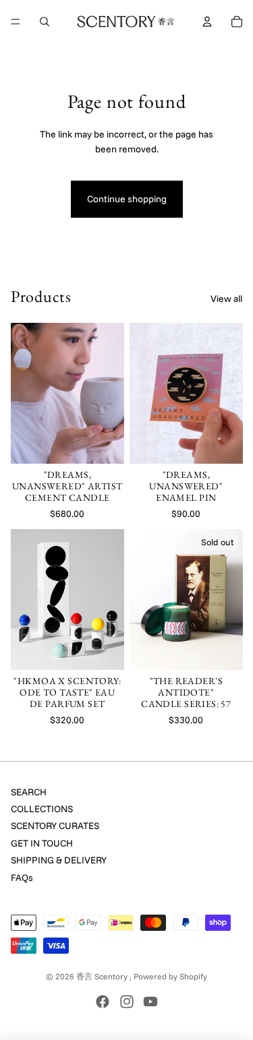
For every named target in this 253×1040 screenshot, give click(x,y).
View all (226, 299)
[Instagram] (127, 1001)
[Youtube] (150, 1001)
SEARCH (29, 792)
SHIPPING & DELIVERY (59, 860)
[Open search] (44, 21)
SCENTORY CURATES (55, 826)
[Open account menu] (207, 21)
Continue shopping (127, 199)
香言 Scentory (103, 976)
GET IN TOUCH (42, 843)
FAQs (22, 877)
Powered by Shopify (170, 976)
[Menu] (15, 21)
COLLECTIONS (42, 809)
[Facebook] (102, 1001)
